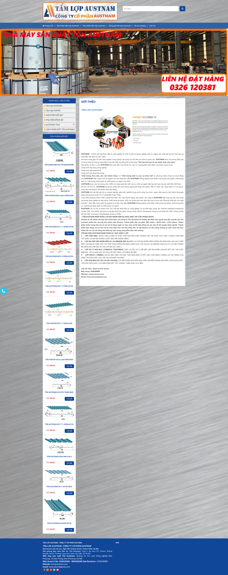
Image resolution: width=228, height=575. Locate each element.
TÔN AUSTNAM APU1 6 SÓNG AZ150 (59, 256)
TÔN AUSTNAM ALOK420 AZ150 (59, 523)
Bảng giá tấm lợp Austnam (120, 25)
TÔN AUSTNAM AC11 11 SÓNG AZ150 (59, 227)
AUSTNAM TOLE (53, 124)
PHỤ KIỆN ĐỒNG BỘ (54, 120)
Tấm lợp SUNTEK (53, 110)
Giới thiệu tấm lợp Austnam (68, 25)
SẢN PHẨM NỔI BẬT (54, 115)
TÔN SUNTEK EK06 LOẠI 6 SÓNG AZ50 (59, 195)
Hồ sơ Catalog (140, 25)
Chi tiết (69, 171)
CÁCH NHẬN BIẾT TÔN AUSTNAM (60, 129)
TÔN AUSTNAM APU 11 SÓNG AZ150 (59, 286)
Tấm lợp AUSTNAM (54, 105)
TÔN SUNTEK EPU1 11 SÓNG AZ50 (59, 323)
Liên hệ (152, 25)
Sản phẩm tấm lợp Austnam (94, 25)
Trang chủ (48, 25)
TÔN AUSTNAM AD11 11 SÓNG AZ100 (59, 424)
